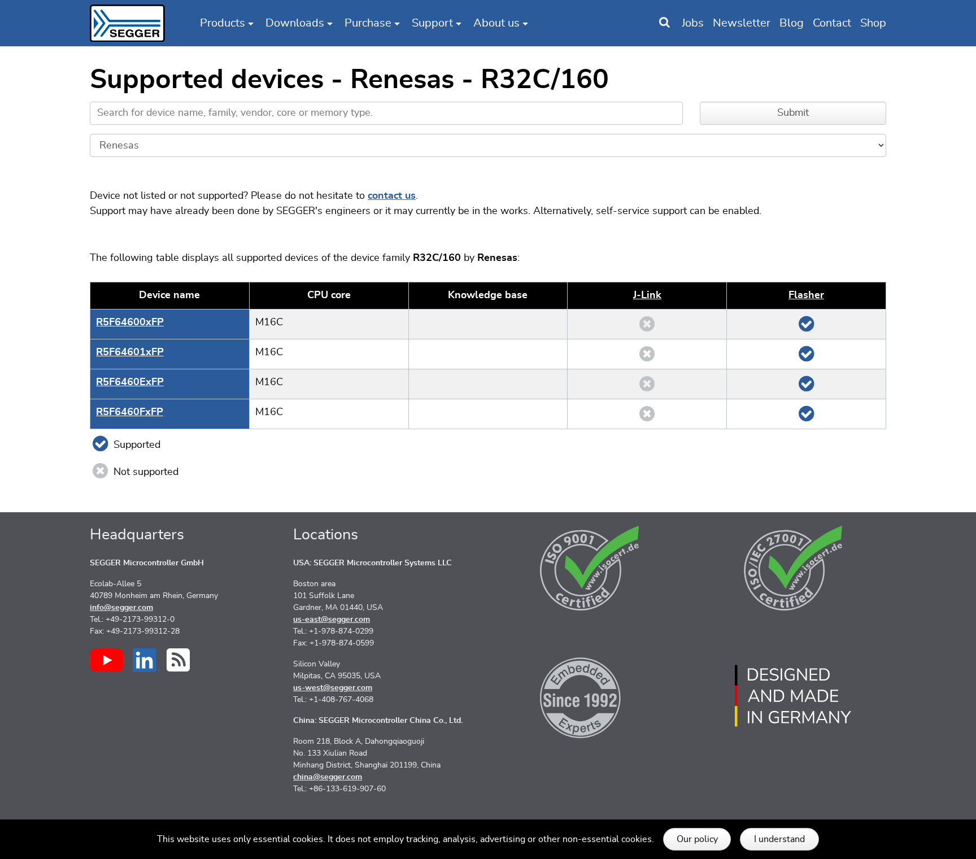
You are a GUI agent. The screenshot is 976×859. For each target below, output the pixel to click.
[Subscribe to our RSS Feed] (178, 660)
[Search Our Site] (664, 23)
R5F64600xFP (130, 322)
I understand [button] (779, 839)
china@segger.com (327, 777)
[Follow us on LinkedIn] (146, 660)
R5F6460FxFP (129, 412)
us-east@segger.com (331, 619)
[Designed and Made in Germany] (793, 695)
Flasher (806, 295)
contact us (392, 196)
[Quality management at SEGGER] (589, 568)
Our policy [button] (697, 839)
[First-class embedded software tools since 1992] (589, 695)
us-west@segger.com (332, 688)
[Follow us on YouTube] (107, 660)
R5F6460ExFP (130, 382)
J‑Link (647, 295)
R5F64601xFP (130, 352)
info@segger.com (121, 608)
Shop (873, 23)
